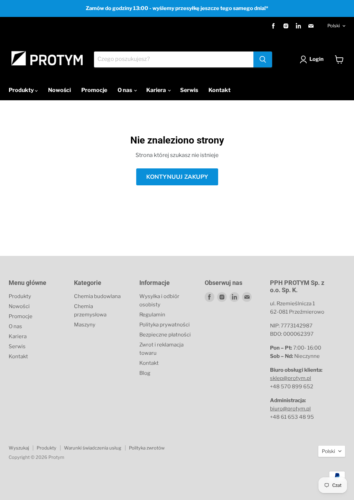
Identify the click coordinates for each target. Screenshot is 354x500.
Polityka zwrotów (147, 448)
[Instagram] (286, 26)
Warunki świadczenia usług (92, 448)
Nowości (59, 90)
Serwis (189, 90)
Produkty (22, 90)
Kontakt (219, 90)
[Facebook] (273, 26)
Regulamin (152, 315)
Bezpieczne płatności (165, 335)
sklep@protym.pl (290, 378)
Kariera (156, 90)
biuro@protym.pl (290, 409)
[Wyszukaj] (262, 59)
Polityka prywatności (164, 325)
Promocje (94, 90)
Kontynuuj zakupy (177, 177)
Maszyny (84, 325)
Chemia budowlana (97, 296)
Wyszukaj (19, 448)
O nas (125, 90)
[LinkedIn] (298, 26)
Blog (144, 373)
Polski (333, 25)
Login (316, 59)
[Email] (311, 26)
